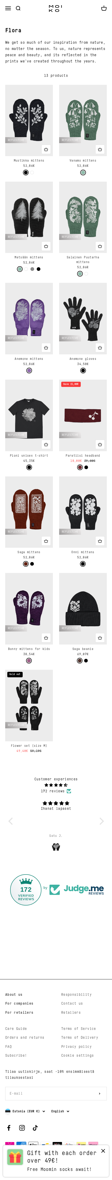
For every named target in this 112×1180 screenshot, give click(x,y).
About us (14, 995)
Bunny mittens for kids (29, 648)
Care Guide (16, 1029)
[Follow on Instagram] (22, 1127)
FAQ (8, 1047)
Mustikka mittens (29, 160)
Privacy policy (76, 1047)
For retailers (19, 1013)
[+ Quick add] (46, 149)
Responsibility (76, 995)
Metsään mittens (29, 257)
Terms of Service (78, 1029)
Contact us (72, 1003)
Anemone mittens (29, 358)
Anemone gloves (83, 358)
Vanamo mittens (83, 160)
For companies (19, 1003)
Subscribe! (16, 1055)
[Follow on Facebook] (8, 1127)
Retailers (71, 1013)
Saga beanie (83, 648)
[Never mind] (103, 1152)
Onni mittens (82, 552)
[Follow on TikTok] (35, 1127)
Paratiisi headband (83, 455)
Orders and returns (24, 1037)
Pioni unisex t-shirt (29, 455)
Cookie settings (77, 1055)
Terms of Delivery (79, 1037)
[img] (56, 785)
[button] (11, 821)
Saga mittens (28, 552)
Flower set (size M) (29, 745)
